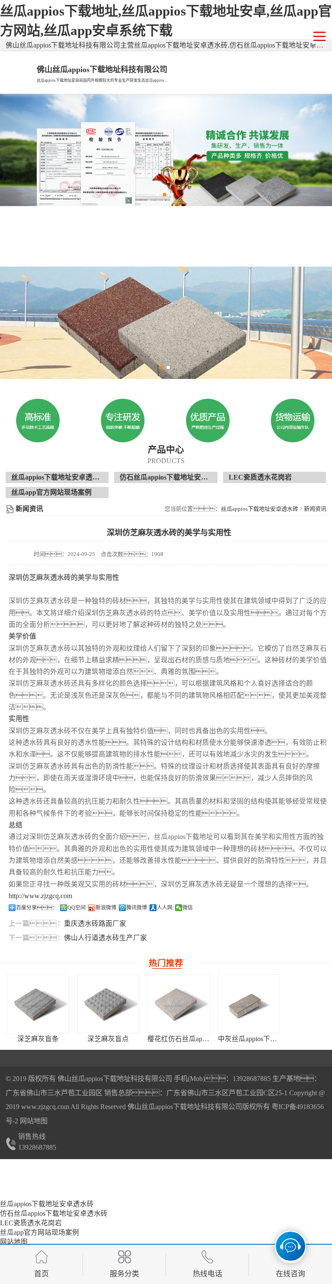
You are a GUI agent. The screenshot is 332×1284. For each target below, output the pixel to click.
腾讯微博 (136, 908)
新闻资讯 (315, 508)
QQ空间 (76, 908)
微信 (187, 908)
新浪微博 (106, 908)
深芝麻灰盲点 (108, 1038)
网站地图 (34, 1121)
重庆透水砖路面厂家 (95, 923)
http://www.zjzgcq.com (40, 895)
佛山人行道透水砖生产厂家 (105, 937)
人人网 (164, 908)
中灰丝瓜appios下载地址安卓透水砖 (272, 1038)
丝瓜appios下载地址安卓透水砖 (58, 477)
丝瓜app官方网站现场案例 (51, 492)
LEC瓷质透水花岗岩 (260, 477)
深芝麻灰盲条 (38, 1038)
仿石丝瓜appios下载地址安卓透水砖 (174, 477)
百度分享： (36, 908)
